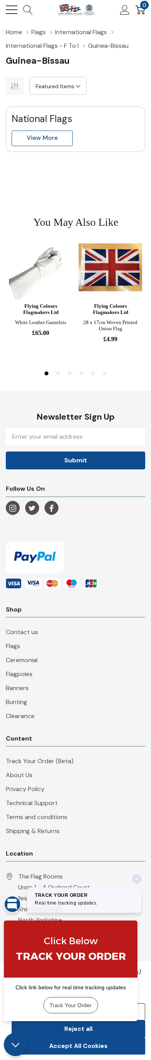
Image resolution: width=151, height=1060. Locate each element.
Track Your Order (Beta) (40, 761)
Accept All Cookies (78, 1046)
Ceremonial (22, 660)
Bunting (16, 702)
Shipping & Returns (33, 831)
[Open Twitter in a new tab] (32, 508)
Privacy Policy (25, 789)
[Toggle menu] (11, 10)
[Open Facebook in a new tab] (51, 508)
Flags (13, 646)
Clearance (20, 716)
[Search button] (28, 9)
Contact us (22, 632)
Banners (17, 688)
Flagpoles (19, 674)
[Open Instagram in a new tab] (12, 508)
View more (42, 138)
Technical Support (32, 803)
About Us (19, 775)
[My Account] (125, 9)
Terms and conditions (36, 817)
